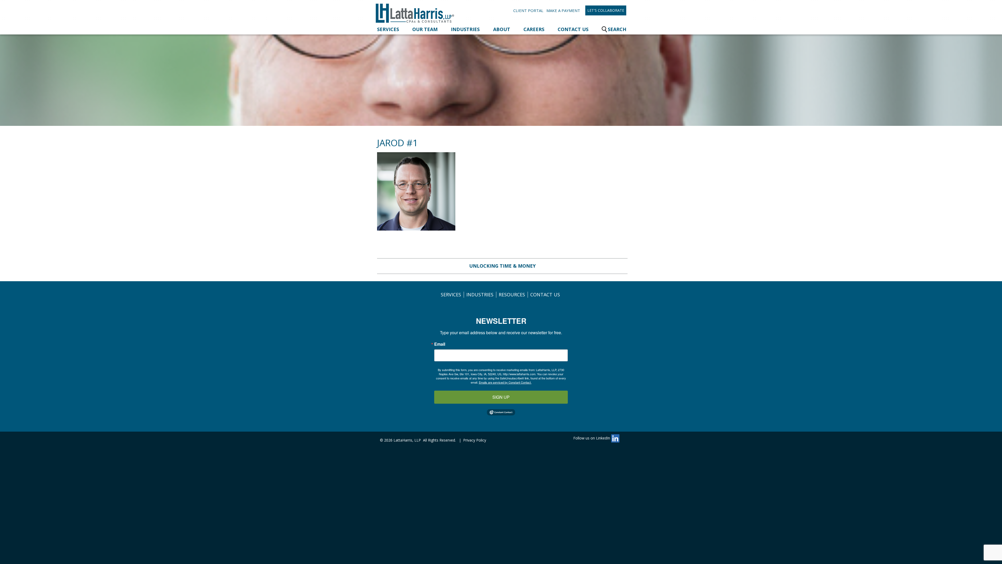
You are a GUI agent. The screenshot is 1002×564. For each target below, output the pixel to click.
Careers (533, 29)
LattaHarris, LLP (407, 440)
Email (439, 344)
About (501, 29)
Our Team (425, 29)
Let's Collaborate (605, 10)
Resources (512, 294)
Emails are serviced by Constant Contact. (505, 382)
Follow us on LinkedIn (592, 438)
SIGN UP (501, 397)
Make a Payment (563, 10)
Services (388, 29)
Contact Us (573, 29)
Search (617, 29)
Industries (465, 29)
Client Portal (528, 10)
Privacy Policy (474, 440)
